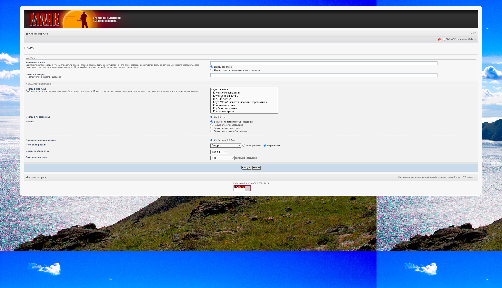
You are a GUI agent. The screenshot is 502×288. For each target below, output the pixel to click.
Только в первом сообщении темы (231, 131)
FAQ (448, 39)
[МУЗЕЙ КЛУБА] (244, 99)
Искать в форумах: (36, 89)
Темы (233, 140)
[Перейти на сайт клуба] (80, 19)
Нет (223, 117)
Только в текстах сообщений (228, 125)
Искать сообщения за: (38, 151)
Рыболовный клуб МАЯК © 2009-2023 (251, 183)
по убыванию (273, 145)
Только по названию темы (227, 128)
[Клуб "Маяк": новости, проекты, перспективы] (244, 102)
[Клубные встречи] (244, 111)
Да (215, 117)
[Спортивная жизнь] (244, 105)
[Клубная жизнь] (244, 89)
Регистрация (460, 39)
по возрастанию (254, 145)
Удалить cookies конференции (430, 177)
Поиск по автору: (35, 74)
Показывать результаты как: (41, 140)
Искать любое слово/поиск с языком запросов (237, 70)
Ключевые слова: (35, 62)
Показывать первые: (37, 157)
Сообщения (220, 140)
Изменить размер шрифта (473, 33)
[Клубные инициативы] (244, 95)
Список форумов (38, 34)
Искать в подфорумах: (38, 117)
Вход (473, 39)
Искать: (30, 121)
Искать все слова (223, 67)
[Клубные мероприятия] (244, 92)
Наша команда (405, 177)
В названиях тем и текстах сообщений (233, 122)
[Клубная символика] (244, 108)
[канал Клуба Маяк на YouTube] (439, 40)
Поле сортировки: (36, 145)
